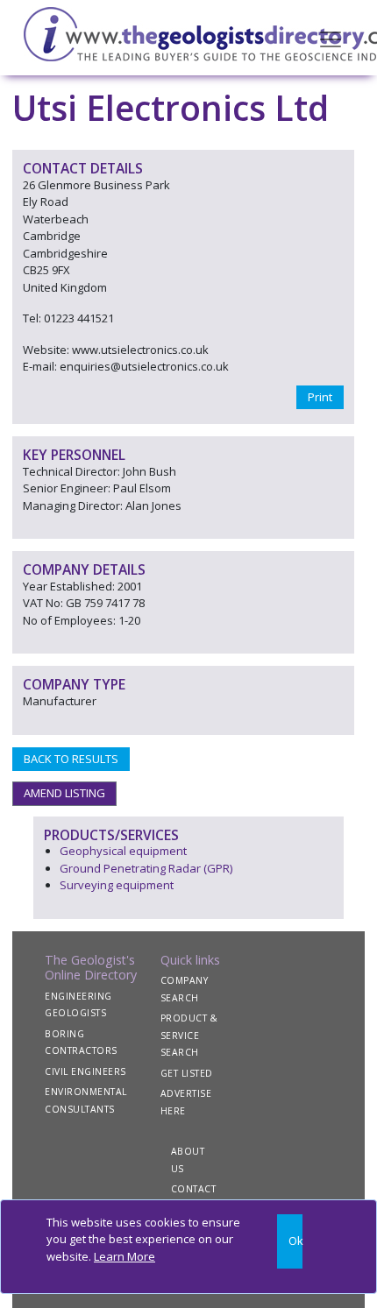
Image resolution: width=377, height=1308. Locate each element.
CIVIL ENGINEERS (85, 1071)
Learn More (124, 1256)
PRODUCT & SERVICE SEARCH (189, 1035)
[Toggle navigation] (330, 38)
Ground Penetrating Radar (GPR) (146, 868)
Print (320, 397)
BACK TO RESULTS (71, 759)
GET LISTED (186, 1073)
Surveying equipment (117, 885)
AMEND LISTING (64, 793)
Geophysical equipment (123, 851)
